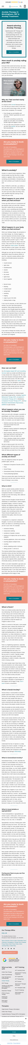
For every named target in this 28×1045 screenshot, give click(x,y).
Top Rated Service (14, 960)
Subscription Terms (21, 940)
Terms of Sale (13, 940)
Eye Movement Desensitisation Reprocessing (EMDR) (14, 402)
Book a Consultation (14, 52)
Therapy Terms (18, 942)
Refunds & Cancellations (8, 942)
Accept (14, 1032)
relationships (17, 751)
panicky (13, 126)
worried (13, 104)
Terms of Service (5, 940)
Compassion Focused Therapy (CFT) (11, 401)
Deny (14, 1036)
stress (19, 380)
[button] (26, 1018)
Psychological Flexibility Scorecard (9, 952)
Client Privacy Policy (13, 944)
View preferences (14, 1039)
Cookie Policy (9, 1043)
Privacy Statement (16, 1043)
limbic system (14, 245)
